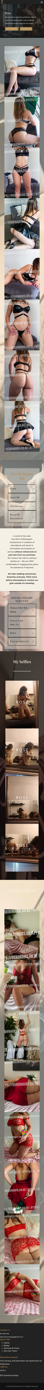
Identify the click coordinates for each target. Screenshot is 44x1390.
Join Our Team (10, 1351)
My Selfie (26, 29)
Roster (7, 1345)
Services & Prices (11, 1348)
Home (6, 1343)
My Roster (12, 29)
